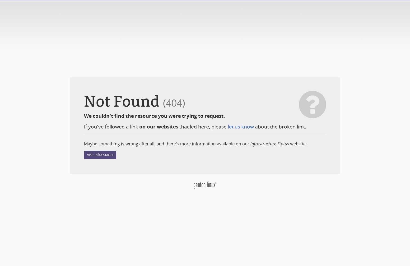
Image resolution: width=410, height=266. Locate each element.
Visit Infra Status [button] (100, 155)
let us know (241, 126)
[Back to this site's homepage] (205, 184)
